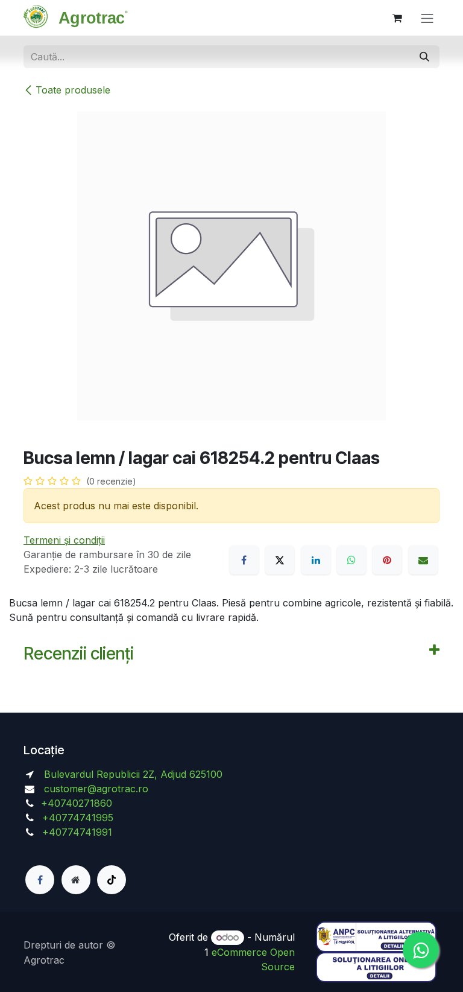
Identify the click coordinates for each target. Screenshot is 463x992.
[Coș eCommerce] (397, 18)
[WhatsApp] (351, 559)
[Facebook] (244, 559)
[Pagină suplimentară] (75, 879)
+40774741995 (76, 818)
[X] (279, 559)
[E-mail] (423, 559)
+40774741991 (77, 832)
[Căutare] (424, 56)
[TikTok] (111, 879)
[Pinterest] (387, 559)
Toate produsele (73, 90)
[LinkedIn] (315, 559)
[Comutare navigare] (427, 18)
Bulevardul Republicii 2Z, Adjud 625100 (131, 774)
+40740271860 (78, 803)
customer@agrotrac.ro (96, 789)
